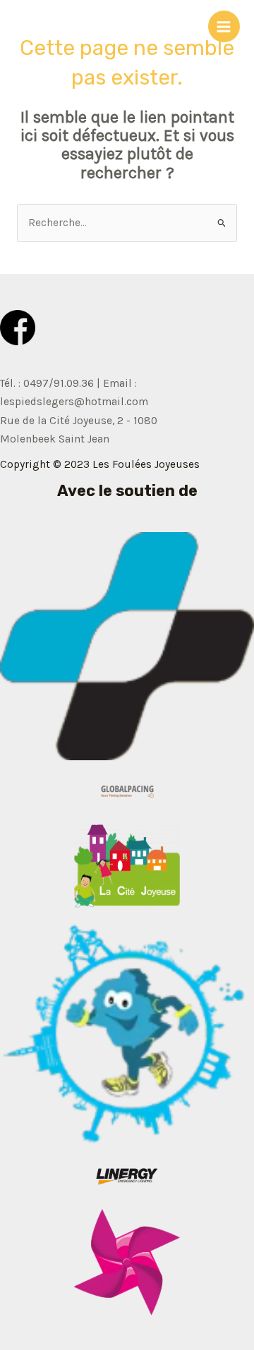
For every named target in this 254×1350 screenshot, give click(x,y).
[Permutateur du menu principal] (224, 26)
